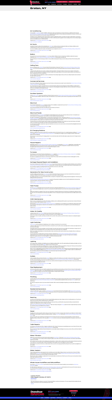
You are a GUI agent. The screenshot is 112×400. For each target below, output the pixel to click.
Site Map (51, 399)
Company (75, 4)
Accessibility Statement (62, 399)
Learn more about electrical (35, 110)
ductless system (36, 95)
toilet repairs (35, 330)
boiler (47, 56)
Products (70, 4)
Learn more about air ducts (34, 51)
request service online (45, 40)
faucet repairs (65, 144)
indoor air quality (41, 213)
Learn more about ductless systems (36, 100)
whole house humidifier (39, 364)
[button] (62, 2)
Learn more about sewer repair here (36, 322)
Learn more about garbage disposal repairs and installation (40, 169)
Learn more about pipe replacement (36, 274)
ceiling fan (41, 67)
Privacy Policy (56, 399)
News (79, 4)
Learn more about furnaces (35, 159)
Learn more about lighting (34, 253)
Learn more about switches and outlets (37, 264)
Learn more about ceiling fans (35, 78)
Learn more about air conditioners (36, 41)
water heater (39, 353)
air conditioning (38, 32)
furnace (52, 154)
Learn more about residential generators (37, 295)
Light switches (32, 224)
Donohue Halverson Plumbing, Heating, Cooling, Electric (70, 48)
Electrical (59, 4)
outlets (48, 258)
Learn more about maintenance (35, 208)
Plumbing (65, 4)
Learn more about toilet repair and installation (38, 333)
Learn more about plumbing (35, 286)
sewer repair (58, 314)
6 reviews (74, 393)
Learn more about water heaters (35, 360)
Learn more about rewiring (34, 308)
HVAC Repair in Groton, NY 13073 (41, 377)
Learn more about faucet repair (35, 149)
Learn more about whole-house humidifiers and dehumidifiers (41, 371)
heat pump (35, 187)
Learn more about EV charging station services (38, 140)
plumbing (73, 279)
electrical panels (41, 114)
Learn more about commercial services (37, 91)
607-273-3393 (50, 2)
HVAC (49, 4)
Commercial (53, 4)
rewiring (62, 304)
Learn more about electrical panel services (37, 128)
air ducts (50, 46)
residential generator (49, 290)
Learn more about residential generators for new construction (41, 183)
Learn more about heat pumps (35, 196)
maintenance (48, 202)
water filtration (56, 337)
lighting (44, 244)
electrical (42, 104)
